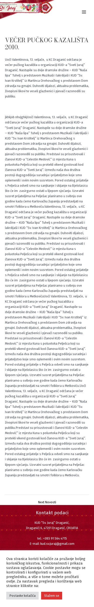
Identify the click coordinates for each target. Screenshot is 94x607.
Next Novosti (47, 502)
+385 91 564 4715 (55, 538)
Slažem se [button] (51, 596)
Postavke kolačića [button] (22, 596)
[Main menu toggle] (84, 12)
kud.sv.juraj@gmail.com (57, 544)
